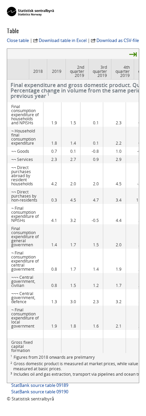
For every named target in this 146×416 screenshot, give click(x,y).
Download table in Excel (63, 40)
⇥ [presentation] (133, 54)
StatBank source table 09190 (39, 392)
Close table (18, 40)
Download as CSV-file (117, 40)
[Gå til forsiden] (30, 12)
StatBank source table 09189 (39, 385)
